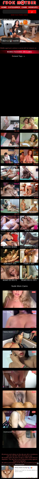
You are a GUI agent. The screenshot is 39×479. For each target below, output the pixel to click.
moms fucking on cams (19, 52)
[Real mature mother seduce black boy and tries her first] (29, 189)
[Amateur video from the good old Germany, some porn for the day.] (29, 140)
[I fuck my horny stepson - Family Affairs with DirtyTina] (10, 123)
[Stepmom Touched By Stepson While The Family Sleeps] (10, 189)
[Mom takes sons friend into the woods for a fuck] (29, 123)
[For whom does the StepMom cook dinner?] (29, 156)
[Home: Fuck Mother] (19, 2)
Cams (24, 7)
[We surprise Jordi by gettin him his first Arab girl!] (10, 156)
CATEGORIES (14, 7)
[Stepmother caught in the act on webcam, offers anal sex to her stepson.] (10, 206)
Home (4, 7)
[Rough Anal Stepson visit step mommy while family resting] (10, 140)
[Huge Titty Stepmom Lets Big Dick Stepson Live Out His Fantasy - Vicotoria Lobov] (29, 173)
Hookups (33, 7)
